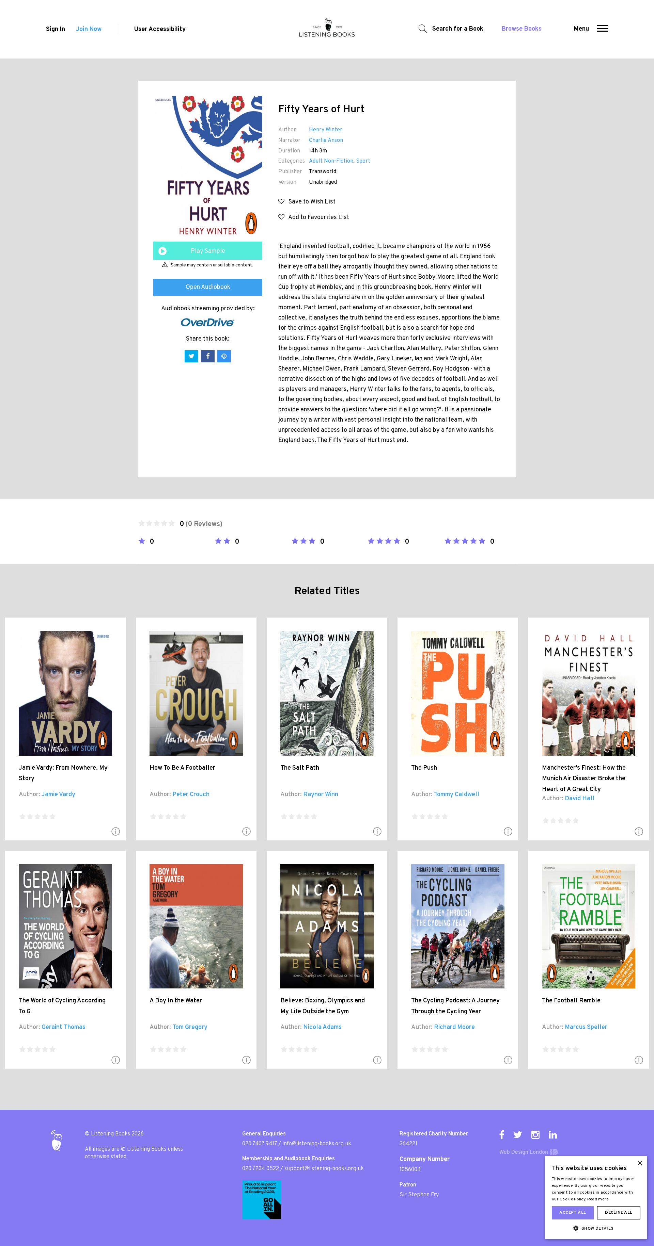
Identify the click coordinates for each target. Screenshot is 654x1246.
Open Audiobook (208, 287)
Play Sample (208, 251)
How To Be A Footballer (182, 768)
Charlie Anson (326, 140)
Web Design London (523, 1152)
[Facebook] (501, 1134)
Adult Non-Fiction (331, 161)
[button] (602, 29)
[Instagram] (535, 1135)
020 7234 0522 (260, 1168)
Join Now (89, 29)
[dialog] (596, 1197)
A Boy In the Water (176, 1001)
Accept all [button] (572, 1212)
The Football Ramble (571, 1001)
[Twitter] (517, 1134)
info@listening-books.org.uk (316, 1144)
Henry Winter (325, 130)
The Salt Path (299, 768)
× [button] (639, 1163)
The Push (424, 768)
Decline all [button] (618, 1212)
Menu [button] (581, 29)
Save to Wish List (310, 202)
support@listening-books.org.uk (324, 1168)
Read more (598, 1199)
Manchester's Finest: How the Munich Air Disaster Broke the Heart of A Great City (584, 778)
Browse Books (522, 29)
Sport (363, 161)
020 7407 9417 (259, 1144)
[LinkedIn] (553, 1135)
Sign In (55, 29)
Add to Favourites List (316, 218)
